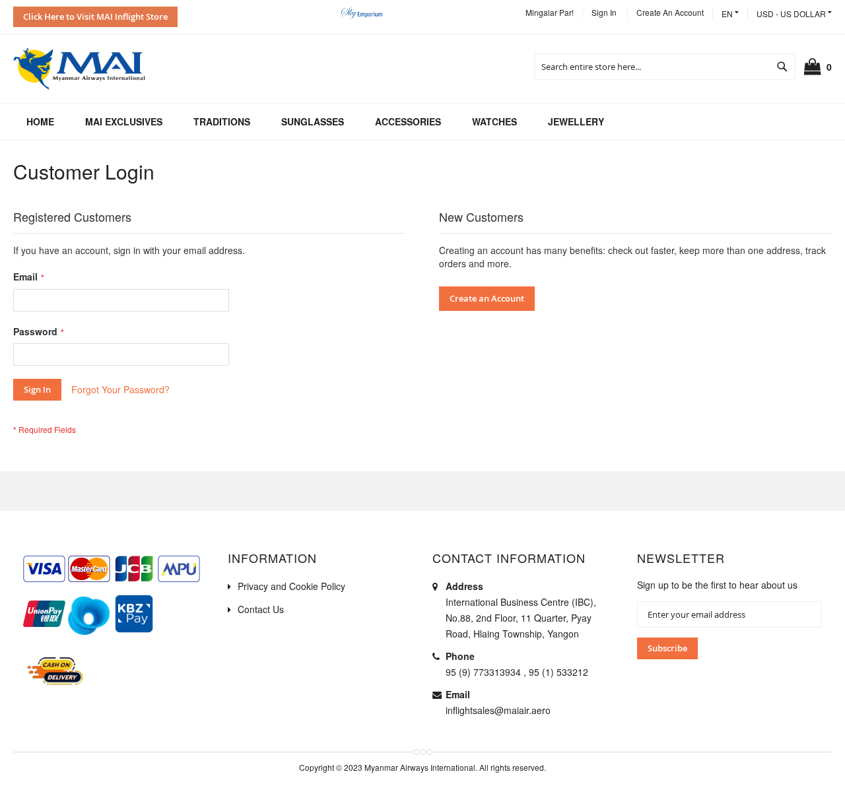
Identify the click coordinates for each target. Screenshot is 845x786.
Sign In (604, 12)
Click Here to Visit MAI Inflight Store (95, 16)
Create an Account (670, 12)
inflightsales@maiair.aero (498, 710)
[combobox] (665, 66)
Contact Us (261, 609)
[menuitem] (124, 121)
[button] (794, 13)
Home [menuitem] (40, 121)
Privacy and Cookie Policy (291, 586)
